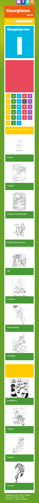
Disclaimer (9, 499)
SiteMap (24, 499)
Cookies (17, 499)
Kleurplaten (19, 12)
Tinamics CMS (19, 497)
